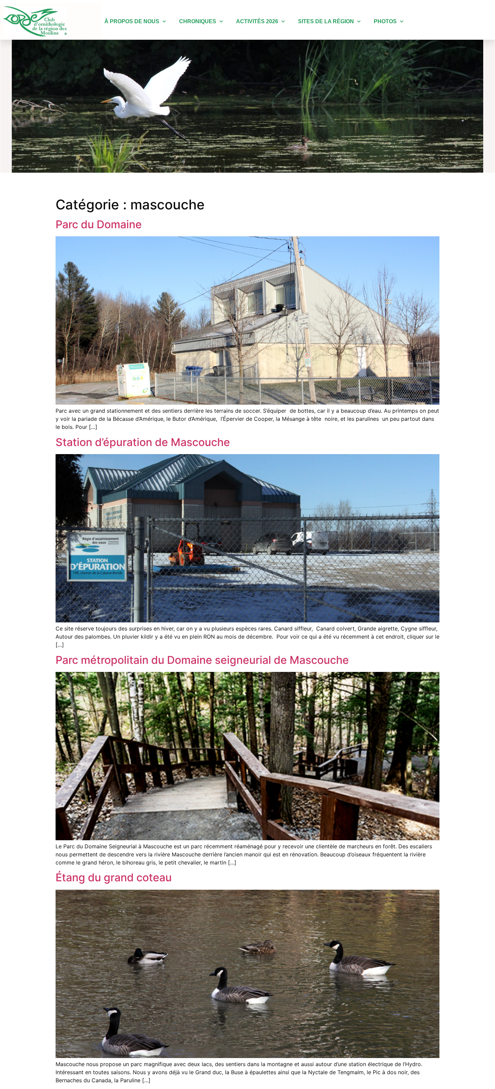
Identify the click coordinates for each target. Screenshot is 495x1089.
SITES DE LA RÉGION (326, 21)
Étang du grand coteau (114, 877)
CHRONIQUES (197, 21)
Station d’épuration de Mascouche (143, 442)
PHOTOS (385, 21)
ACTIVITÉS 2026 (257, 21)
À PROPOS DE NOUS (131, 21)
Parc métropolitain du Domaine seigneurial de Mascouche (202, 660)
